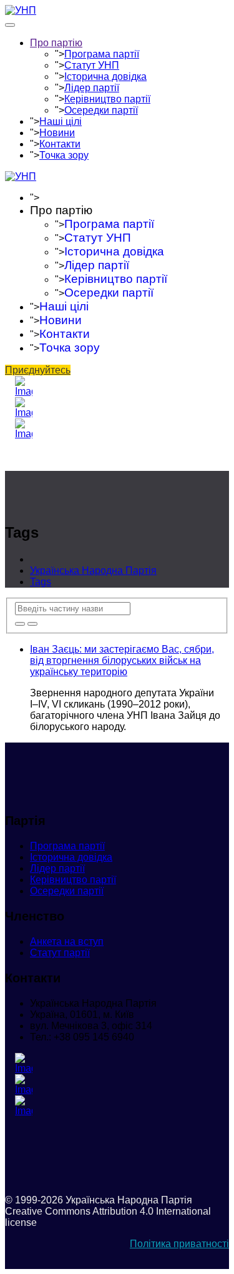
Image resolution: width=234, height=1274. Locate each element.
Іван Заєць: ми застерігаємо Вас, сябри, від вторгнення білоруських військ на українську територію (122, 660)
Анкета (67, 941)
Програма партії (101, 54)
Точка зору (64, 155)
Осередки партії (101, 110)
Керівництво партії (107, 99)
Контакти (59, 144)
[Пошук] (20, 624)
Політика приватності (179, 1243)
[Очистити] (32, 624)
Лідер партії (91, 87)
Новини (57, 132)
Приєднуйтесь (38, 370)
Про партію (56, 42)
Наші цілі (60, 121)
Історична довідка (105, 76)
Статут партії (60, 952)
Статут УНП (91, 65)
